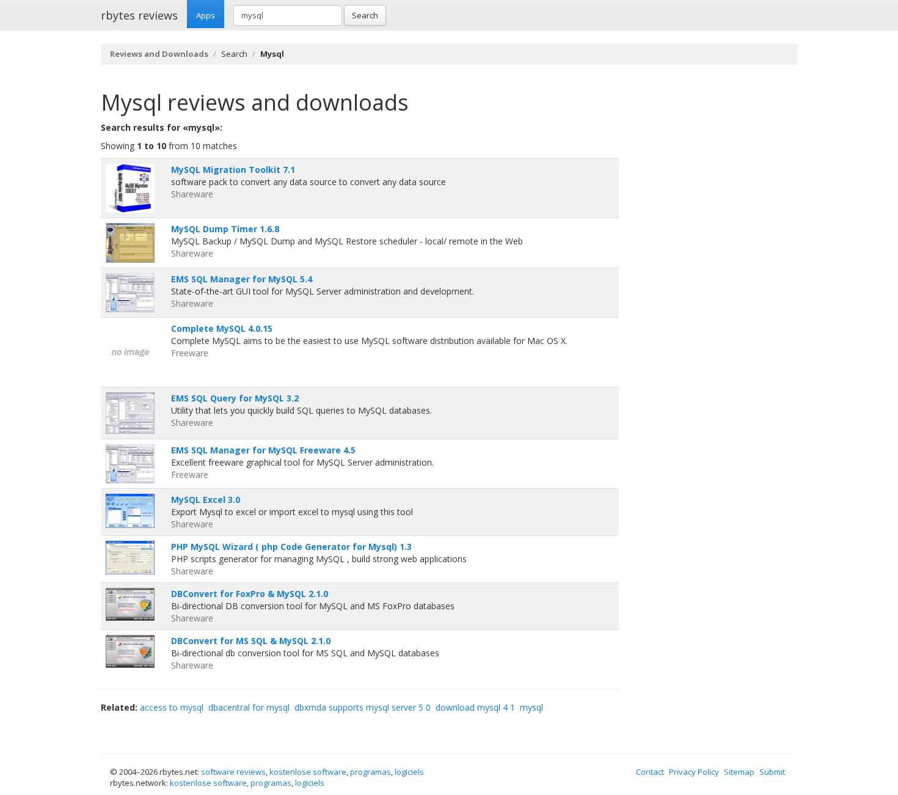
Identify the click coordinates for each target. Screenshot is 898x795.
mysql (531, 707)
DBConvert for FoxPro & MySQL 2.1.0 (249, 593)
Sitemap (739, 771)
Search (365, 15)
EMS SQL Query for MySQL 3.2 (235, 398)
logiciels (409, 771)
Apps (205, 15)
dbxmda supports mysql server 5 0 (362, 707)
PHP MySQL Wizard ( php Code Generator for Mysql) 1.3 (291, 546)
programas (370, 771)
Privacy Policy (694, 771)
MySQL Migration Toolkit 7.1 (233, 169)
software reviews (233, 771)
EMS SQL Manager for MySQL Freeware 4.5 (263, 450)
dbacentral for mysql (249, 707)
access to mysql (171, 707)
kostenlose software (307, 771)
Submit (772, 771)
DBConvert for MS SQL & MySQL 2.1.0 (250, 641)
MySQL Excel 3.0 (205, 499)
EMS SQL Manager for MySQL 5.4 (241, 279)
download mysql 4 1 (475, 707)
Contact (650, 771)
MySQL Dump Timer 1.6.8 (225, 229)
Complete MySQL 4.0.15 (221, 328)
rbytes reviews (139, 15)
